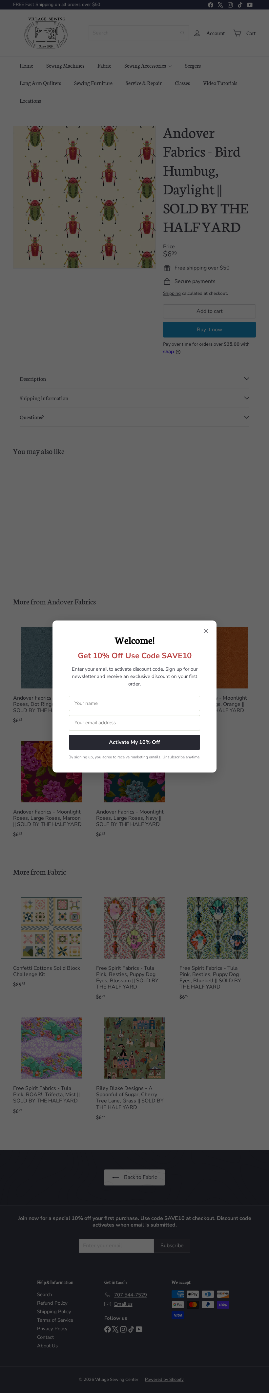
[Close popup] (206, 631)
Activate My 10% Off (134, 742)
